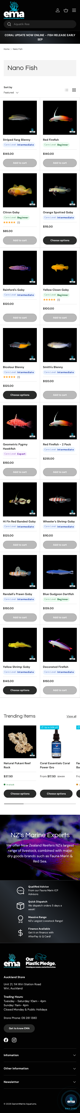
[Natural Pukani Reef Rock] (20, 741)
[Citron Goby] (20, 190)
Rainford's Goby (14, 290)
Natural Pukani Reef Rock (17, 765)
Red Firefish (51, 140)
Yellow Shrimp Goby (16, 667)
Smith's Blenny (53, 367)
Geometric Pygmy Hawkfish (15, 447)
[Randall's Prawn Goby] (20, 572)
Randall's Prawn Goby (17, 594)
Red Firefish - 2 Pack (57, 444)
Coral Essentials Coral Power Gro (55, 765)
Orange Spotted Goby (58, 212)
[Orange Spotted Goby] (60, 190)
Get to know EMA (19, 1028)
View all (71, 716)
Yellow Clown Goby (56, 290)
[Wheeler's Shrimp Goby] (60, 499)
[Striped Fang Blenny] (20, 118)
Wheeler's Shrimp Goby (59, 521)
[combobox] (40, 24)
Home (6, 49)
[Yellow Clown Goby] (60, 268)
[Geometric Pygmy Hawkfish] (20, 422)
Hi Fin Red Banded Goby (19, 521)
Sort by (8, 87)
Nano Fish (18, 49)
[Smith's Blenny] (60, 345)
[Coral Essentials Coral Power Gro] (56, 741)
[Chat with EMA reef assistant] (71, 1100)
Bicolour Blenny (13, 367)
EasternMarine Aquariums (24, 1104)
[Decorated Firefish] (60, 645)
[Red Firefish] (60, 118)
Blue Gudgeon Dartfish (58, 594)
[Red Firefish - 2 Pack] (60, 422)
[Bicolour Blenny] (20, 345)
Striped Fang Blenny (16, 140)
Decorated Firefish (55, 667)
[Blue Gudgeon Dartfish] (60, 572)
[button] (66, 10)
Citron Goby (11, 212)
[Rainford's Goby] (20, 268)
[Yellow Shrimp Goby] (20, 645)
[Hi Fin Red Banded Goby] (20, 499)
